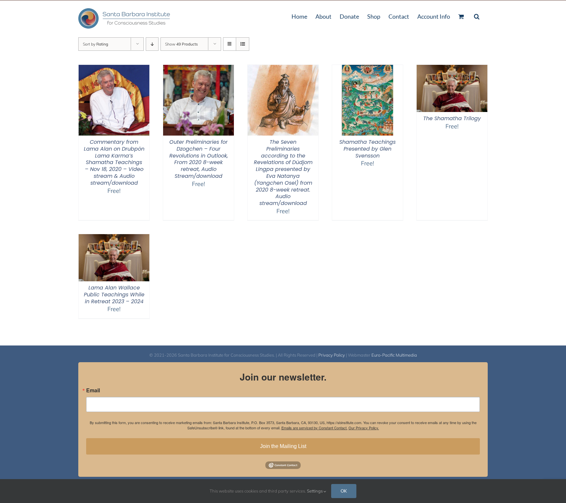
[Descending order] (152, 44)
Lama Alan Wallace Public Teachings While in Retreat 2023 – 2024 (114, 294)
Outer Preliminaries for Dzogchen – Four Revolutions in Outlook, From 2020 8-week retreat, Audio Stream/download (198, 159)
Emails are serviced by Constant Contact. (314, 427)
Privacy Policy (331, 355)
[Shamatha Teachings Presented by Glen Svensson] (367, 69)
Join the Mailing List (283, 446)
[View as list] (242, 44)
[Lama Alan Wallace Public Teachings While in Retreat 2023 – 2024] (114, 238)
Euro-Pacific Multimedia (394, 355)
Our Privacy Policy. (364, 427)
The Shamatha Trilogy (452, 118)
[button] (477, 15)
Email (93, 390)
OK (344, 491)
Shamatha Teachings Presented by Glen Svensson (367, 148)
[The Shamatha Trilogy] (452, 69)
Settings (315, 491)
